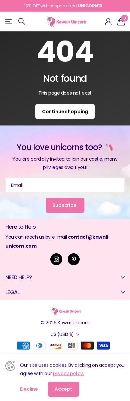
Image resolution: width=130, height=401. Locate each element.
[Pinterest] (74, 259)
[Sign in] (108, 22)
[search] (21, 21)
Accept (63, 389)
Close (65, 278)
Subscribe (65, 205)
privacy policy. (68, 373)
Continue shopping (65, 111)
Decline (29, 389)
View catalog (9, 21)
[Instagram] (56, 259)
